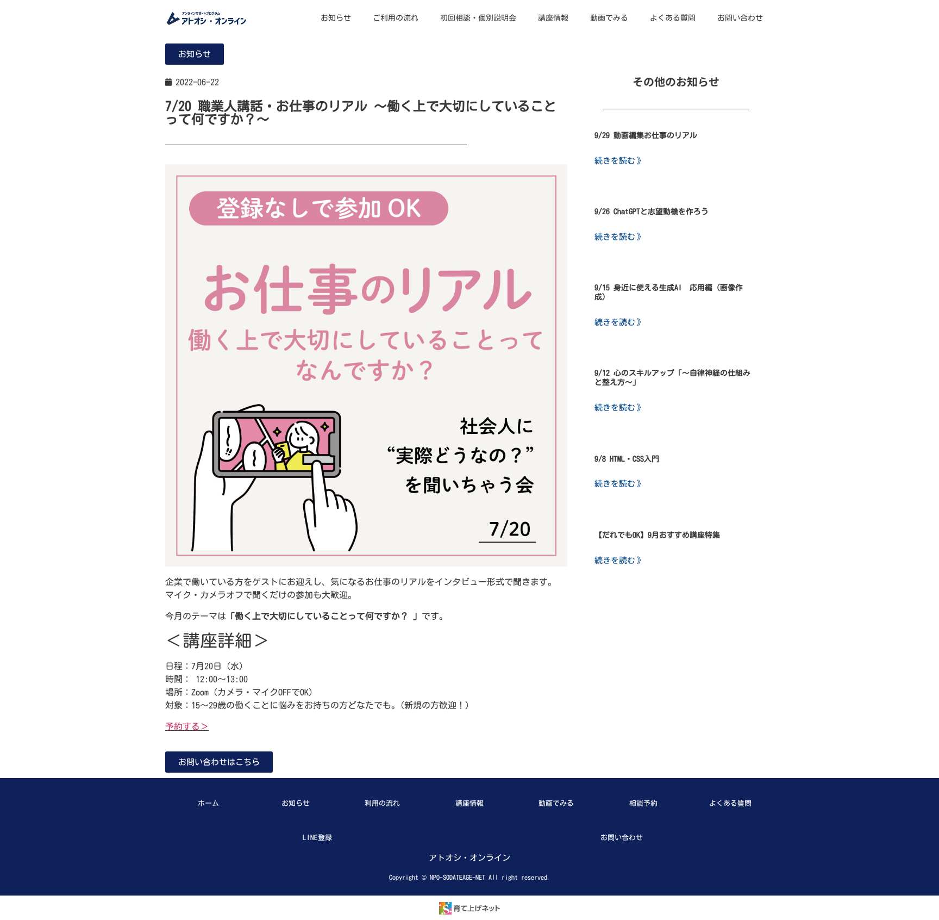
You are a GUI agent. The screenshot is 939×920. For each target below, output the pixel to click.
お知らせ (336, 18)
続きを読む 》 (619, 160)
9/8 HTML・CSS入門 (626, 459)
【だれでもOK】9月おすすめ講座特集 (657, 535)
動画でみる (609, 18)
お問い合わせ (740, 18)
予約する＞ (187, 726)
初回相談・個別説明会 (478, 18)
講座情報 (553, 18)
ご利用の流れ (395, 18)
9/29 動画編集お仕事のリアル (645, 135)
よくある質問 (673, 18)
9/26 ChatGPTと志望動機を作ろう (651, 211)
